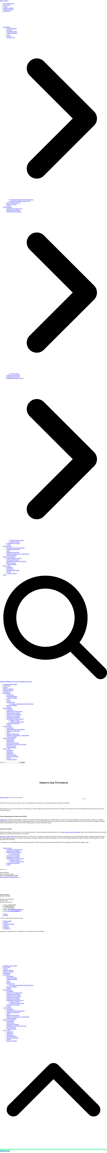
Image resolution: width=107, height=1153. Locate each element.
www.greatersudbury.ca (14, 911)
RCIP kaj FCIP (11, 702)
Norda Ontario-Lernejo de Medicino (70, 832)
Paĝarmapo (6, 927)
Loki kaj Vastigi (7, 726)
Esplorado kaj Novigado (13, 723)
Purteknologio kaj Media (13, 713)
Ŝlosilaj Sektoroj (7, 708)
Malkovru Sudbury (8, 689)
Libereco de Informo (8, 924)
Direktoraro (10, 752)
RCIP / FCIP (6, 686)
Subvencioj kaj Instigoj (13, 743)
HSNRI (2, 819)
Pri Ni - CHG (7, 749)
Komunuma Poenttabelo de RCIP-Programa (21, 704)
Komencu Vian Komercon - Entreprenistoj (18, 735)
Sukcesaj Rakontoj (12, 737)
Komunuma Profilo (12, 696)
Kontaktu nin (6, 692)
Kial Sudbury (6, 693)
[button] (16, 681)
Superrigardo (10, 695)
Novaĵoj (5, 687)
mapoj (8, 732)
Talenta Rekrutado (11, 747)
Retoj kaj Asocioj (11, 746)
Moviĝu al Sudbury (8, 690)
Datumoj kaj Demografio (13, 731)
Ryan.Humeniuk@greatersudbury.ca (9, 877)
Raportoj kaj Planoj (12, 759)
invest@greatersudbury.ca (15, 909)
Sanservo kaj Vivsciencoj (13, 716)
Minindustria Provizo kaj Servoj (15, 719)
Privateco (5, 925)
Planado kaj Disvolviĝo (13, 734)
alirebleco (5, 922)
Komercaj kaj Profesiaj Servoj (14, 711)
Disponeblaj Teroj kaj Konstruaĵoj (16, 729)
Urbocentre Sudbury (12, 698)
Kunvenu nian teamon (12, 756)
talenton (9, 707)
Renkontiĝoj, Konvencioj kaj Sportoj (16, 744)
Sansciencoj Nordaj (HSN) (7, 836)
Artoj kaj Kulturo (14, 854)
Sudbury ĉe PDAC (15, 720)
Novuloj (9, 701)
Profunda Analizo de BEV (10, 684)
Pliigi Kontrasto (7, 921)
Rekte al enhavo (4, 0)
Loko (8, 699)
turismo (9, 725)
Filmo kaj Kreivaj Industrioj (14, 714)
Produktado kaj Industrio (13, 717)
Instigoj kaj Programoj (9, 738)
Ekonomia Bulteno (12, 755)
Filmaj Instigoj (10, 741)
